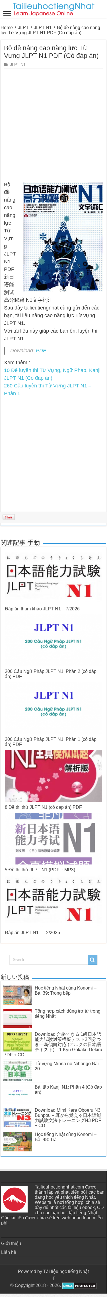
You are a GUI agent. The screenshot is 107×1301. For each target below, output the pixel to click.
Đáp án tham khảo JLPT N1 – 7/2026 (42, 608)
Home (7, 27)
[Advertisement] (53, 124)
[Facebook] (53, 1278)
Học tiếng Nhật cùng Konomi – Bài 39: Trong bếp (65, 991)
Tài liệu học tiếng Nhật (66, 1271)
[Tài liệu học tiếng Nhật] (53, 8)
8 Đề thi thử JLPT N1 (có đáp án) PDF (43, 807)
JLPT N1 (43, 27)
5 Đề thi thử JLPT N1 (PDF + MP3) (40, 869)
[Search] (92, 960)
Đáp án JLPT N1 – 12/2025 (32, 932)
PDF (41, 350)
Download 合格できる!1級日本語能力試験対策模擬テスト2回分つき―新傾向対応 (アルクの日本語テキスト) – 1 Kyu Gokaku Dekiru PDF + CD (52, 1044)
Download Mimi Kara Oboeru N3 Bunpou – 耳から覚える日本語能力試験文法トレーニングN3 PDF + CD (68, 1118)
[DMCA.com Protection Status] (78, 1285)
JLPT (23, 27)
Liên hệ (8, 1252)
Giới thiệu (11, 1243)
